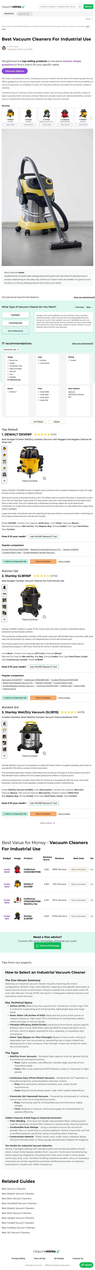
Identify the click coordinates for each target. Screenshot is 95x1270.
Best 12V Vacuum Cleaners (16, 1232)
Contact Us (78, 1258)
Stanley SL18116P (71, 549)
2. (16, 576)
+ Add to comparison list (15, 561)
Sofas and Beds (15, 369)
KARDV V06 (66, 686)
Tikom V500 (79, 686)
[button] (47, 19)
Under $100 (44, 397)
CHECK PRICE (10, 124)
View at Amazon (43, 561)
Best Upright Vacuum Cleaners (18, 1218)
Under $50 (44, 400)
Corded (73, 360)
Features (71, 392)
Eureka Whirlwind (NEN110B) (15, 549)
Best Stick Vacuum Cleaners (16, 1198)
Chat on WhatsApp (49, 945)
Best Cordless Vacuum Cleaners (18, 1227)
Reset (57, 422)
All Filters (38, 422)
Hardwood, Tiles (15, 366)
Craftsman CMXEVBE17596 (32, 870)
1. (17, 434)
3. (30, 712)
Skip (88, 307)
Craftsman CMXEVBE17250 (36, 680)
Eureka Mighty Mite (12, 552)
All (4, 480)
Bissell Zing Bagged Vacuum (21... (46, 549)
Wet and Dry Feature (76, 394)
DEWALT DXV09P (44, 683)
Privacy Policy (18, 1258)
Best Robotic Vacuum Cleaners (18, 1193)
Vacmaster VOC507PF (12, 680)
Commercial (15, 323)
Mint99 (88, 6)
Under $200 (44, 392)
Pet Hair (12, 371)
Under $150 (44, 394)
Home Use (13, 360)
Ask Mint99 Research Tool (43, 536)
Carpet (12, 363)
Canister (15, 315)
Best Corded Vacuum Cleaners (18, 1223)
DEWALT (13, 392)
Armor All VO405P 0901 (47, 686)
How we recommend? (84, 297)
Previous (80, 307)
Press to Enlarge (29, 481)
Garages (12, 377)
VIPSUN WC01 (9, 689)
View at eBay (64, 561)
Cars (11, 374)
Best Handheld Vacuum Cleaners (19, 1203)
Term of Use (39, 1258)
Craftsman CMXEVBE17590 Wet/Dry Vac (32, 901)
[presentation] (4, 118)
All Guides (59, 1258)
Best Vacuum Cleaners (14, 1189)
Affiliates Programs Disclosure (57, 1265)
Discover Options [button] (14, 71)
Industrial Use (23, 14)
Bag (69, 397)
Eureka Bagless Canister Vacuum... (39, 552)
